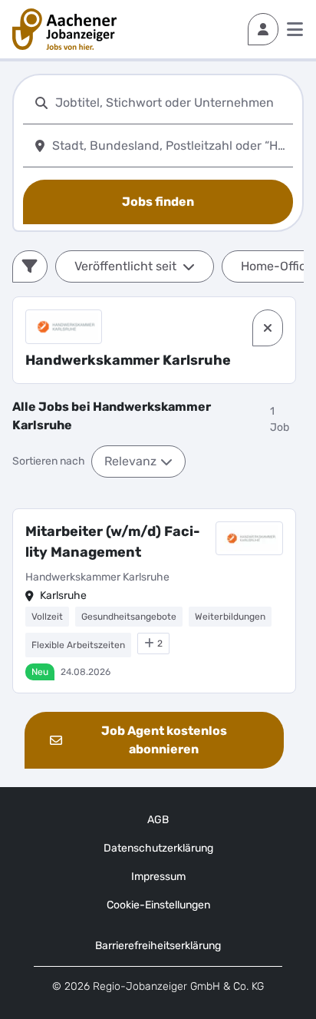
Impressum (158, 876)
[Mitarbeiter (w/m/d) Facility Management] (154, 601)
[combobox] (171, 102)
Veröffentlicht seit (125, 266)
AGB (158, 819)
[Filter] (30, 266)
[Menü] (295, 29)
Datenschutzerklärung (158, 848)
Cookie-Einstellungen (158, 904)
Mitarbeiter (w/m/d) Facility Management (112, 542)
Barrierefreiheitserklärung (158, 945)
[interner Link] (64, 29)
